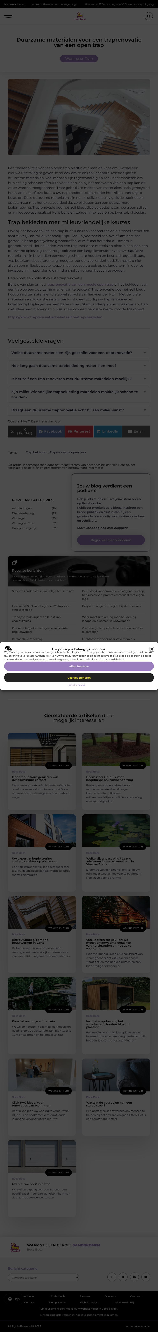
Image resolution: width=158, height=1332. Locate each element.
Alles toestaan (79, 666)
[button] (152, 649)
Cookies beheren (79, 677)
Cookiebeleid (77, 684)
